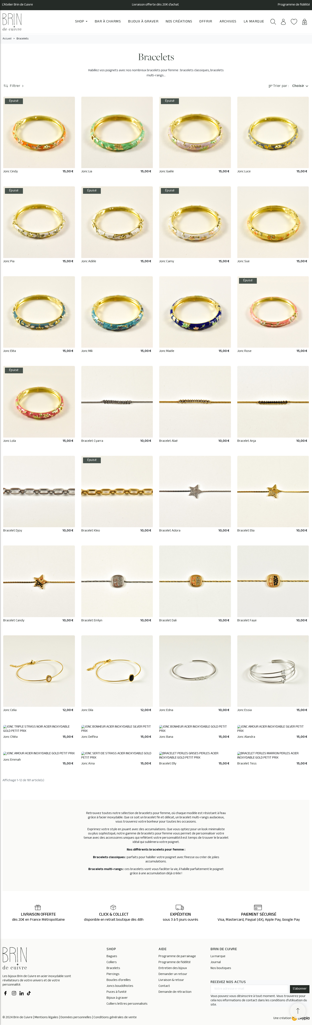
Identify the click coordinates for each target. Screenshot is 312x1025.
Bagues (112, 956)
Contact (164, 986)
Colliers (112, 962)
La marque (218, 956)
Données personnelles (75, 1018)
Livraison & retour (171, 980)
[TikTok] (29, 994)
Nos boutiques (221, 968)
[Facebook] (6, 994)
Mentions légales (46, 1018)
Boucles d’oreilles (119, 980)
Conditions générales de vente (115, 1018)
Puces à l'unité (116, 992)
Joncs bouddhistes (120, 986)
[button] (273, 22)
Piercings (113, 974)
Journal (216, 962)
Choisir (300, 86)
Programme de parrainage (177, 956)
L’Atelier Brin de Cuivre (17, 5)
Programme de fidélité (294, 5)
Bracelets (113, 968)
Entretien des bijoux (173, 968)
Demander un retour (173, 974)
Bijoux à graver (117, 998)
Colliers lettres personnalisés (127, 1004)
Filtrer (15, 86)
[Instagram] (14, 994)
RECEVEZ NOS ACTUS (228, 982)
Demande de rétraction (175, 992)
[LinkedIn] (22, 994)
